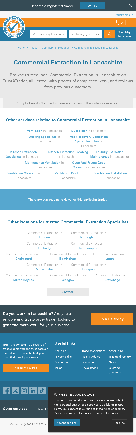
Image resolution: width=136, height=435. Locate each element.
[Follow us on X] (15, 390)
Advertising (116, 351)
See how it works (26, 368)
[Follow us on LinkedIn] (33, 390)
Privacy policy (63, 356)
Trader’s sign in (124, 14)
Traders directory (120, 356)
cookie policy (82, 413)
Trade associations (94, 351)
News (112, 362)
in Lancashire (44, 130)
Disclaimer (88, 362)
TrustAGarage (47, 409)
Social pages (90, 368)
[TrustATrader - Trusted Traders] (14, 21)
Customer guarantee (115, 370)
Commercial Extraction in (44, 234)
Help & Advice (91, 356)
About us (60, 351)
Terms (58, 368)
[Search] (109, 34)
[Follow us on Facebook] (6, 390)
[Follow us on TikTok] (42, 390)
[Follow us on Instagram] (24, 390)
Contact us (61, 362)
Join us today (112, 318)
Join (92, 5)
